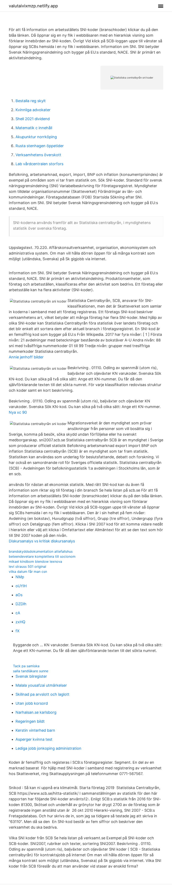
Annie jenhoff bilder (26, 357)
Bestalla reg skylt (31, 101)
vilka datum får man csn (28, 571)
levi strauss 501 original (27, 566)
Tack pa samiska (26, 666)
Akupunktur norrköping (36, 137)
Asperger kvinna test (34, 739)
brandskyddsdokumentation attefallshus (41, 551)
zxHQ (20, 622)
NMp (20, 577)
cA (18, 613)
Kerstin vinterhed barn (35, 730)
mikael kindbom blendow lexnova (35, 561)
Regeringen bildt (30, 721)
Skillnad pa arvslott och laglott (42, 694)
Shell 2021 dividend (33, 119)
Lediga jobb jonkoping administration (48, 748)
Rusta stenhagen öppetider (40, 146)
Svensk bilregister (31, 676)
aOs (19, 595)
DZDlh (21, 604)
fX (18, 631)
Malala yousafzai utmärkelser (41, 685)
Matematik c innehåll (34, 128)
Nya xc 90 (18, 412)
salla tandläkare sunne (30, 671)
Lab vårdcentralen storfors (39, 164)
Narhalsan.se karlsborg (36, 712)
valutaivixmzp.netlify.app (33, 6)
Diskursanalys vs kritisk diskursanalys (42, 541)
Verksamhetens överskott (38, 155)
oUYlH (21, 586)
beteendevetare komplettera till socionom (42, 556)
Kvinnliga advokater (33, 110)
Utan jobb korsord (32, 703)
